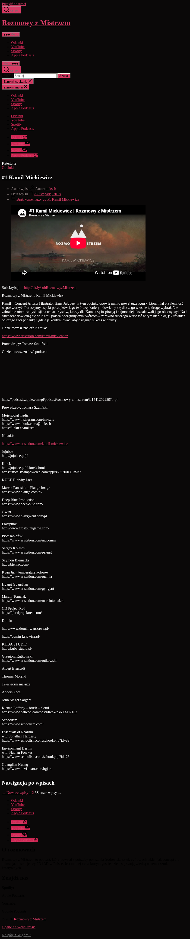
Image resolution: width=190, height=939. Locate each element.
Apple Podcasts (22, 55)
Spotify (16, 51)
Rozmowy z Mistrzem (36, 22)
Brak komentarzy (47, 199)
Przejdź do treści (14, 4)
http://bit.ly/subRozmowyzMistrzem (50, 288)
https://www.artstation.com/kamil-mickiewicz (35, 336)
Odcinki (17, 43)
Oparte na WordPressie (18, 927)
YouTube (18, 47)
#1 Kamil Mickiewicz (27, 177)
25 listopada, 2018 (47, 194)
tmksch (51, 189)
